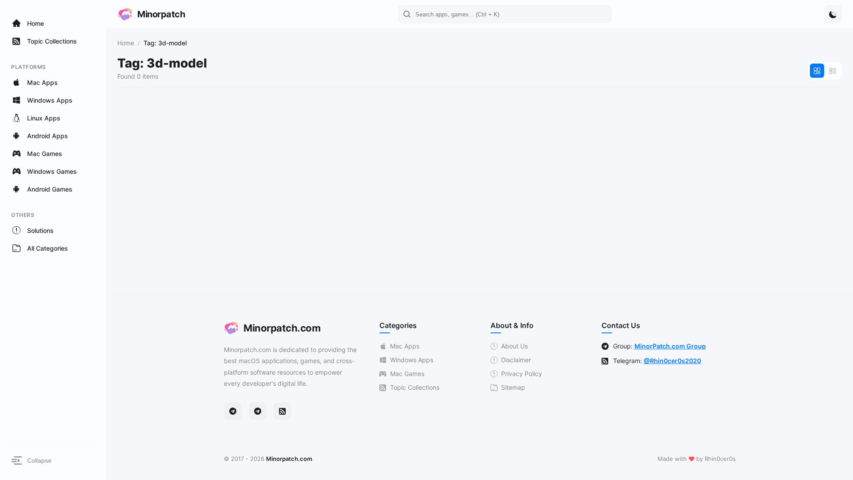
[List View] (833, 71)
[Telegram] (233, 411)
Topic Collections (414, 387)
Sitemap (513, 387)
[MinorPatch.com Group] (258, 411)
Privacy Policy (521, 373)
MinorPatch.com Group (670, 346)
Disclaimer (516, 360)
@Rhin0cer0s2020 (672, 360)
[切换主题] (833, 14)
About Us (514, 346)
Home (125, 43)
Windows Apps (411, 360)
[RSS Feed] (282, 411)
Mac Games (407, 373)
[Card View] (817, 71)
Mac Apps (404, 346)
